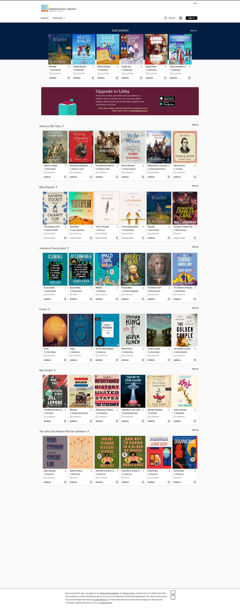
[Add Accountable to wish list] (65, 299)
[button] (169, 18)
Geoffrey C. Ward (104, 169)
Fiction (43, 309)
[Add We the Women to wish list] (142, 177)
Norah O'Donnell (130, 169)
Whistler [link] (52, 67)
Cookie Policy (106, 603)
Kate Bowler (180, 413)
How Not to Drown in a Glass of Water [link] (106, 471)
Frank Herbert (51, 352)
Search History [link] (76, 471)
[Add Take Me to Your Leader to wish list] (142, 421)
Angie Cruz (102, 474)
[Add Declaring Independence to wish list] (90, 177)
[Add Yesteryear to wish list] (90, 238)
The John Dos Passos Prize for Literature (63, 431)
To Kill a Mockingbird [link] (105, 349)
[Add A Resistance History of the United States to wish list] (116, 421)
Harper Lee (102, 352)
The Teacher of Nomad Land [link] (184, 288)
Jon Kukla (179, 169)
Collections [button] (58, 18)
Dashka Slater (51, 291)
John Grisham (155, 352)
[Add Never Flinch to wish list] (142, 360)
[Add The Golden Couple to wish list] (194, 360)
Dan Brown (76, 352)
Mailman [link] (73, 410)
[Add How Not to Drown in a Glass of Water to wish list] (116, 482)
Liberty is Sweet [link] (50, 166)
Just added (120, 30)
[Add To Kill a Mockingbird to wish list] (116, 360)
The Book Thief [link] (154, 288)
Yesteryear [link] (74, 227)
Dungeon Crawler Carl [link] (183, 227)
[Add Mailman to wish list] (90, 421)
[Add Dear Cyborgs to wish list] (65, 482)
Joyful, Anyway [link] (180, 410)
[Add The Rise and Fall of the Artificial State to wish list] (65, 421)
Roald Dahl (102, 291)
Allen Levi (101, 230)
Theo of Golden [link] (102, 227)
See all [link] (193, 31)
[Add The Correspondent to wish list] (142, 238)
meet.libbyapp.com (138, 111)
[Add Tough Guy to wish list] (141, 78)
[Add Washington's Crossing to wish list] (168, 177)
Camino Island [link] (154, 349)
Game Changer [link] (104, 67)
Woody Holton (51, 169)
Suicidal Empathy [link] (155, 410)
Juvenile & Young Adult (53, 248)
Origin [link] (72, 349)
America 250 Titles (50, 126)
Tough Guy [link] (126, 67)
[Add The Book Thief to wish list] (168, 299)
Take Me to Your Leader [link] (132, 410)
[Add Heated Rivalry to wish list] (92, 78)
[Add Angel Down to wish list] (165, 78)
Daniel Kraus (152, 70)
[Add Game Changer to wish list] (116, 78)
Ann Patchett (56, 70)
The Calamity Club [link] (52, 227)
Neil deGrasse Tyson (131, 413)
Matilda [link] (99, 288)
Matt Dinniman (181, 230)
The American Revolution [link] (106, 166)
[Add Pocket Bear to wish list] (142, 299)
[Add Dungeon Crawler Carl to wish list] (194, 238)
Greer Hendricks (181, 352)
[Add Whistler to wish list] (68, 78)
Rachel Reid (80, 70)
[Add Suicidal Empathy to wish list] (168, 421)
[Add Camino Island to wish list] (168, 360)
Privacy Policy (129, 593)
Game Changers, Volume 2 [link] (179, 67)
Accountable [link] (49, 288)
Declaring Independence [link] (80, 166)
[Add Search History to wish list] (90, 482)
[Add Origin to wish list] (90, 360)
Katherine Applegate (131, 291)
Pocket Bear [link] (127, 288)
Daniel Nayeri (180, 291)
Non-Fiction (46, 370)
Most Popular (47, 187)
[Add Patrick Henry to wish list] (194, 177)
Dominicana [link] (153, 471)
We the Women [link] (128, 166)
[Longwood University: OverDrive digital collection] (59, 9)
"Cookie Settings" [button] (100, 599)
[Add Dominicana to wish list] (168, 482)
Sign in (191, 18)
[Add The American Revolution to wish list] (116, 177)
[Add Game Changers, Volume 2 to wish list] (189, 78)
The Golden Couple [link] (182, 349)
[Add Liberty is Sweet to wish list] (65, 177)
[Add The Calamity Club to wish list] (65, 238)
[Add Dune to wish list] (65, 360)
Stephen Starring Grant (80, 413)
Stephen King (128, 352)
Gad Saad (153, 413)
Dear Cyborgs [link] (50, 471)
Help (195, 3)
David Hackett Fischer (157, 169)
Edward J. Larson (78, 169)
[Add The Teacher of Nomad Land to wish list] (194, 299)
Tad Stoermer (102, 413)
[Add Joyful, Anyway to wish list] (194, 421)
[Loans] (180, 18)
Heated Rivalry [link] (80, 67)
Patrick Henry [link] (179, 166)
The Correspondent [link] (130, 227)
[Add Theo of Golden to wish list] (116, 238)
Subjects (45, 18)
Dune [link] (46, 349)
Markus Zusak (155, 291)
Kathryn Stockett (52, 230)
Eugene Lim (50, 474)
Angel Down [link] (151, 67)
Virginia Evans (129, 230)
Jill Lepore (49, 413)
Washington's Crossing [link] (157, 166)
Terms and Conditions (109, 593)
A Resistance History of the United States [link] (106, 410)
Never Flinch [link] (127, 349)
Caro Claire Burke (78, 230)
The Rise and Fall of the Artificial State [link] (54, 410)
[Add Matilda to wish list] (116, 299)
